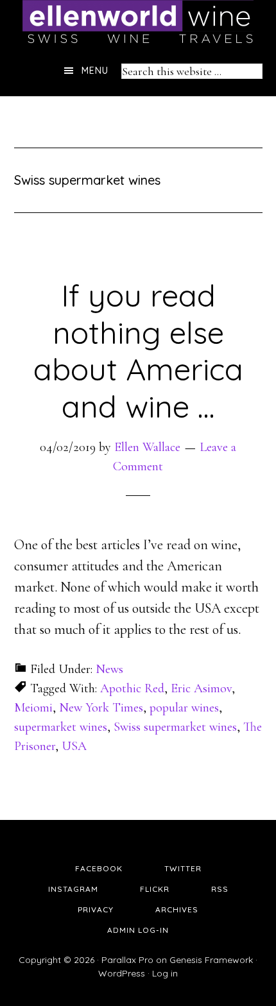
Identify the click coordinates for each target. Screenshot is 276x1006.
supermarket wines (60, 727)
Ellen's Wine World (138, 22)
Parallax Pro (127, 960)
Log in (165, 973)
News (109, 669)
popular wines (184, 707)
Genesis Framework (211, 960)
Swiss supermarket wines (175, 727)
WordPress (121, 973)
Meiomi (33, 707)
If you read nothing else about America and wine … (138, 350)
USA (74, 746)
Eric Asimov (201, 688)
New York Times (101, 707)
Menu (95, 70)
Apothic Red (132, 688)
